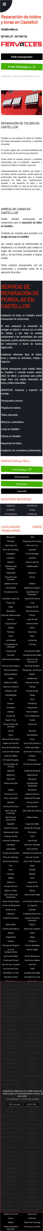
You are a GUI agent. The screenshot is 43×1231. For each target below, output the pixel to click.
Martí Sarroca (11, 545)
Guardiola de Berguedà (32, 784)
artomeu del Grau (10, 968)
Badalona (32, 572)
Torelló (32, 720)
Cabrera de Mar (32, 562)
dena (11, 735)
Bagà (32, 937)
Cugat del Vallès (32, 824)
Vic (10, 699)
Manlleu (10, 711)
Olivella (32, 869)
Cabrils (11, 941)
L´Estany (32, 644)
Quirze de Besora (32, 956)
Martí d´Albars (32, 711)
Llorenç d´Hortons (11, 806)
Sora (32, 878)
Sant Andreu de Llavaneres (11, 895)
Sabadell (10, 824)
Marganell (32, 779)
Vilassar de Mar (10, 836)
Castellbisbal (10, 695)
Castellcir (11, 558)
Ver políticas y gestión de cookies (23, 1098)
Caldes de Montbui (11, 743)
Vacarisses (32, 1214)
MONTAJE (11, 505)
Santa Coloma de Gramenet (32, 919)
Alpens (11, 932)
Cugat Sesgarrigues (11, 901)
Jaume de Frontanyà (32, 751)
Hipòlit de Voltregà (32, 1222)
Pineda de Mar (32, 691)
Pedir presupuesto (21, 56)
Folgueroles (32, 707)
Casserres (32, 724)
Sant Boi (32, 964)
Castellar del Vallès (32, 972)
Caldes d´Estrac (11, 583)
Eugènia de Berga (11, 918)
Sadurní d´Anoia (11, 828)
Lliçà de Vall (32, 619)
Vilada (32, 695)
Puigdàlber (11, 553)
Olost (10, 869)
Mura (11, 636)
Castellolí (32, 549)
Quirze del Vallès (11, 956)
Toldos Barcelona (6, 76)
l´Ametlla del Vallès (32, 651)
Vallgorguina (32, 775)
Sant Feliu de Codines (32, 810)
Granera (10, 703)
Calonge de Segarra (10, 945)
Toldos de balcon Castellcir (11, 1227)
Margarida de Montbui (32, 541)
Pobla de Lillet (11, 691)
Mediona (10, 882)
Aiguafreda (11, 937)
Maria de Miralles (32, 666)
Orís (10, 865)
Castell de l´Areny (32, 598)
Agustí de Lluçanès (32, 928)
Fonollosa (11, 707)
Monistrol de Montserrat (32, 660)
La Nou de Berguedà (11, 905)
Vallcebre (11, 913)
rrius (32, 602)
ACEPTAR (31, 1104)
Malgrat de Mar (32, 607)
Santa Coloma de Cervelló (10, 725)
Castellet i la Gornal (10, 598)
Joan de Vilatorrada (10, 751)
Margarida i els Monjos (32, 670)
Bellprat (10, 562)
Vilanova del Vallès (32, 894)
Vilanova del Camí (10, 832)
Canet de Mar (32, 849)
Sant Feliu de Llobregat (10, 811)
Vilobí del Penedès (32, 798)
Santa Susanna (32, 611)
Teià (32, 537)
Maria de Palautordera (10, 615)
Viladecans (11, 572)
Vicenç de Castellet (10, 853)
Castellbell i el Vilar (11, 972)
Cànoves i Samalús (32, 844)
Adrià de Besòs (10, 674)
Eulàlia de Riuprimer (32, 913)
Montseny (32, 832)
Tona (32, 836)
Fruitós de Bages (32, 945)
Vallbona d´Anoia (11, 1214)
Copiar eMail (21, 491)
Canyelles (11, 844)
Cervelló (10, 655)
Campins (32, 941)
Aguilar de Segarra (32, 587)
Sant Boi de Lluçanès (11, 964)
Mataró (32, 924)
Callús (10, 678)
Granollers (32, 789)
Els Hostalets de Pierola (11, 765)
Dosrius (10, 619)
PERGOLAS (32, 514)
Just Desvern (32, 806)
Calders (32, 583)
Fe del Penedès (32, 553)
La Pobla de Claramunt (32, 901)
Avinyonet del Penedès (11, 578)
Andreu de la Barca (11, 928)
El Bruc (32, 615)
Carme (11, 730)
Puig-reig (11, 602)
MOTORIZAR (32, 505)
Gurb (32, 699)
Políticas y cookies (32, 1226)
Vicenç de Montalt (11, 960)
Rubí (32, 636)
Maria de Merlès (11, 670)
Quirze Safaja (32, 949)
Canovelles (11, 849)
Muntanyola (11, 587)
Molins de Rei (32, 623)
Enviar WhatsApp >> (20, 67)
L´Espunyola (11, 651)
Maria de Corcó (10, 794)
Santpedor (10, 611)
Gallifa (10, 878)
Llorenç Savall (32, 802)
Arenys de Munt (11, 886)
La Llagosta (32, 905)
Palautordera (32, 817)
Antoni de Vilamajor (32, 861)
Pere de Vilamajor (11, 857)
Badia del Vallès (11, 682)
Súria (10, 1218)
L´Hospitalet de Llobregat (10, 645)
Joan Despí (32, 840)
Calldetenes (32, 678)
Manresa (10, 632)
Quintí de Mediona (11, 861)
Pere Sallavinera (32, 716)
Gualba (11, 789)
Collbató (32, 755)
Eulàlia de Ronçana (32, 770)
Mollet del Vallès (32, 747)
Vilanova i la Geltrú (11, 686)
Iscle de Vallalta (10, 755)
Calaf (32, 968)
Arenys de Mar (32, 886)
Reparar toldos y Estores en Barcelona (23, 76)
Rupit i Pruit (11, 720)
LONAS (32, 510)
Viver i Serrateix (11, 798)
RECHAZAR (15, 1104)
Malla (11, 607)
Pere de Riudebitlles (11, 747)
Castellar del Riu (11, 977)
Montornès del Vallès (11, 659)
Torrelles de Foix (11, 592)
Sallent (32, 674)
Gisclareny (32, 703)
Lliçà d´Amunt (11, 623)
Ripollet (10, 802)
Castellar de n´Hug (32, 977)
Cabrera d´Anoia (32, 794)
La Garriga (32, 640)
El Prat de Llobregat (32, 764)
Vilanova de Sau (11, 783)
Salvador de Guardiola (32, 853)
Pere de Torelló (32, 857)
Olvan (32, 865)
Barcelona (10, 537)
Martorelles (11, 924)
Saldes (11, 1222)
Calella (11, 627)
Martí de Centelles (11, 549)
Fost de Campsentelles (10, 950)
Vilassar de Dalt (32, 682)
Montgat (10, 541)
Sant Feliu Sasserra (32, 743)
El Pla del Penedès (11, 760)
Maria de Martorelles (11, 739)
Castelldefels (32, 735)
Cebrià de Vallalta (32, 960)
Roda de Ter (11, 909)
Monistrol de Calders (11, 666)
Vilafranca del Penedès (11, 567)
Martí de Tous (32, 545)
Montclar (11, 874)
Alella (32, 932)
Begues (32, 874)
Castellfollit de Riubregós (32, 593)
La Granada (11, 640)
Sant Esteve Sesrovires (10, 818)
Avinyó (32, 577)
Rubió (32, 627)
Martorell (11, 779)
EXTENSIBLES (11, 514)
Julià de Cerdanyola (10, 840)
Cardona (32, 558)
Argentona (32, 882)
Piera (32, 739)
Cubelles (32, 909)
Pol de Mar (10, 716)
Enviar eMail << (21, 484)
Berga (32, 890)
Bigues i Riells (11, 890)
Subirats (32, 1218)
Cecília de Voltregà (32, 828)
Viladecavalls (32, 566)
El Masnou (32, 760)
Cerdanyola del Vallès (32, 655)
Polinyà (32, 686)
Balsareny (11, 775)
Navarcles (32, 632)
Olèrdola (32, 730)
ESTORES (11, 510)
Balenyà (10, 770)
